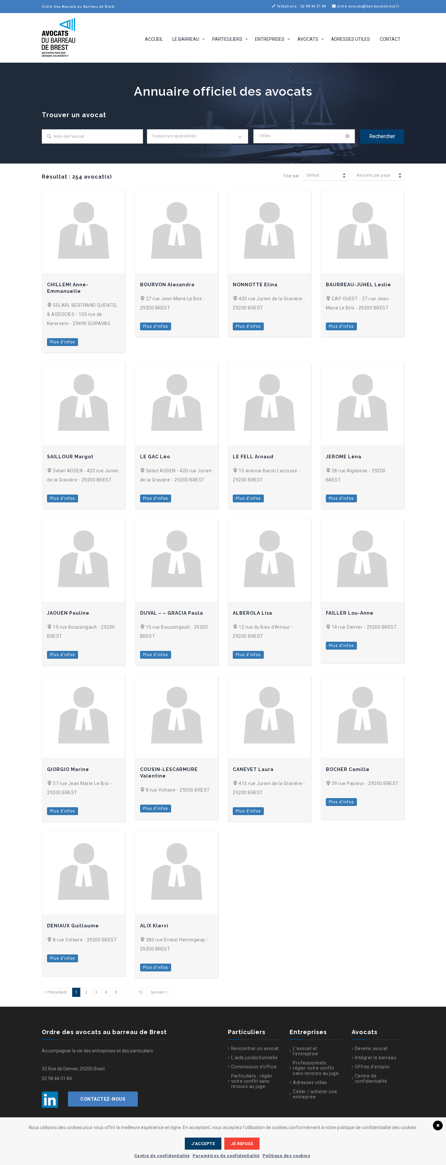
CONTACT (390, 39)
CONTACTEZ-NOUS (102, 1099)
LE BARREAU (185, 39)
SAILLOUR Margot (70, 456)
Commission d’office (254, 1066)
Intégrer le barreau (375, 1057)
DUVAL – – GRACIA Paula (171, 613)
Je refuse (242, 1143)
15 (140, 992)
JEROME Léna (343, 456)
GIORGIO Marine (68, 769)
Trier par (291, 176)
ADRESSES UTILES (350, 39)
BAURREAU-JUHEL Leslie (358, 284)
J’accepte (203, 1143)
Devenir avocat (371, 1048)
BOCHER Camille (348, 769)
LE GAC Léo (155, 456)
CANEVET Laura (253, 769)
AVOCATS (307, 39)
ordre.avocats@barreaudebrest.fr (368, 6)
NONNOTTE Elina (255, 284)
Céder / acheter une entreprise (315, 1094)
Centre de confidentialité (371, 1078)
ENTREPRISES (269, 39)
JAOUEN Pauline (68, 613)
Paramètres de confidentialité (226, 1155)
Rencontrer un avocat (255, 1048)
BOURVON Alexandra (167, 284)
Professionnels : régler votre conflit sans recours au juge (316, 1068)
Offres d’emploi (372, 1066)
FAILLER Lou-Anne (350, 613)
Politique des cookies (287, 1155)
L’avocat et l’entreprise (305, 1051)
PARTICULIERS (227, 39)
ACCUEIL (154, 39)
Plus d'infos (62, 342)
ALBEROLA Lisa (252, 613)
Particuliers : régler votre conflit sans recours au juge (252, 1081)
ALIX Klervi (154, 925)
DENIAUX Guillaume (73, 925)
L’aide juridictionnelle (254, 1057)
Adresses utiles (310, 1082)
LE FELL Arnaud (253, 456)
